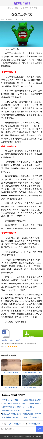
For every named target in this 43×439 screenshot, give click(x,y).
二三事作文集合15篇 (10, 400)
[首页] (22, 3)
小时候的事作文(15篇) (10, 417)
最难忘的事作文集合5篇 (31, 400)
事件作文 (33, 8)
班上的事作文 (27, 410)
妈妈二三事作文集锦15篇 (11, 414)
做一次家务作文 (28, 407)
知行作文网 (17, 436)
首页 (17, 8)
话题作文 (24, 8)
